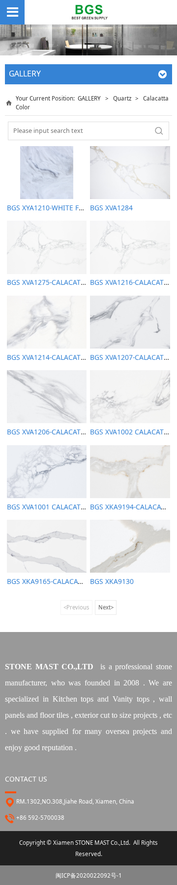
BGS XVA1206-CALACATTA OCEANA (62, 431)
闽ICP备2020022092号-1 (89, 875)
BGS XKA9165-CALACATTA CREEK (60, 581)
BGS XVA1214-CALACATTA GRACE (60, 357)
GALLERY (89, 98)
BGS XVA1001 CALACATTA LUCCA (59, 506)
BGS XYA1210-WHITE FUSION (54, 207)
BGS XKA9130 (112, 581)
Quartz (123, 98)
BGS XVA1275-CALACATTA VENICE (61, 282)
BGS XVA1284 (111, 207)
